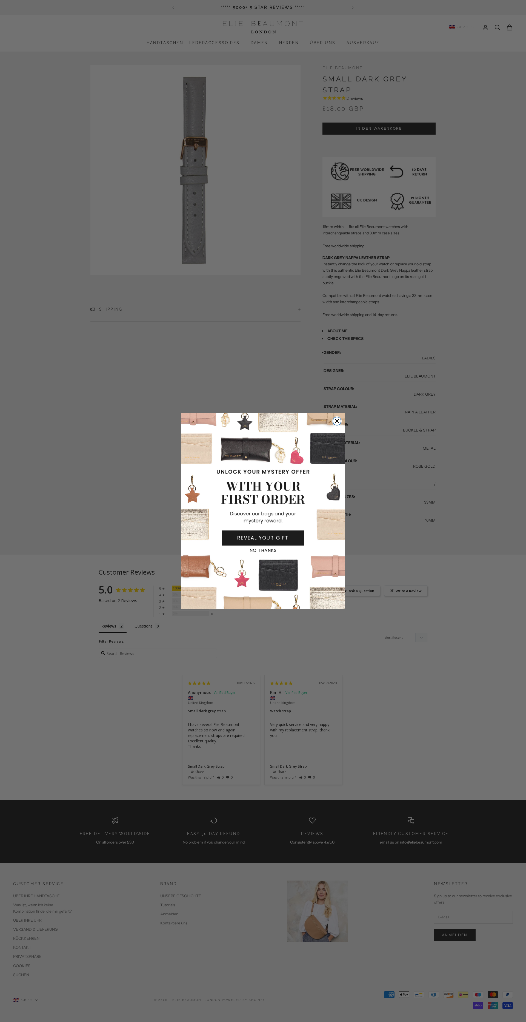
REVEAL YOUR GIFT (263, 537)
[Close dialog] (337, 421)
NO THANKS (263, 550)
